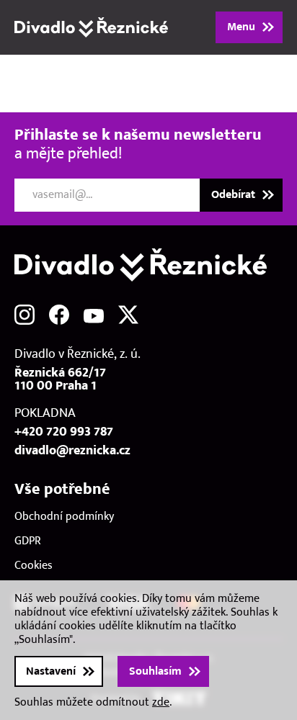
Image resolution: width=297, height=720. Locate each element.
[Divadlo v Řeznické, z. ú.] (148, 265)
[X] (128, 315)
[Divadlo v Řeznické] (91, 27)
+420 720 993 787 (63, 432)
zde (160, 702)
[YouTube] (94, 315)
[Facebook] (59, 315)
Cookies (33, 565)
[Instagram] (24, 315)
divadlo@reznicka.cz (72, 450)
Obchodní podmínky (64, 516)
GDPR (27, 541)
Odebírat (233, 194)
